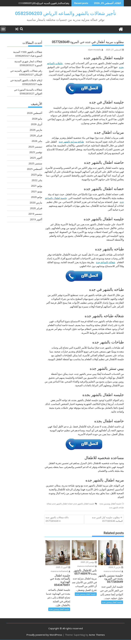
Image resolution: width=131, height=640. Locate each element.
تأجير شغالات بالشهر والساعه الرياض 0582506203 (65, 13)
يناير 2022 (37, 180)
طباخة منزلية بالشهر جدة (71, 141)
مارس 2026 (36, 129)
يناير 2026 (37, 141)
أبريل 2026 (36, 124)
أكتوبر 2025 (36, 157)
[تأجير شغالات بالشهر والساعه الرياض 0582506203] (120, 29)
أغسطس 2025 (34, 169)
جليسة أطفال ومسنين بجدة (110, 503)
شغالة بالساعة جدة (105, 262)
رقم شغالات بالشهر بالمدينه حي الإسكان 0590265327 (43, 3)
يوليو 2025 (36, 174)
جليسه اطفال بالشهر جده (84, 503)
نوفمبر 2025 (35, 152)
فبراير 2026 (36, 135)
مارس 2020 (36, 202)
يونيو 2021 (36, 191)
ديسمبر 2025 (35, 146)
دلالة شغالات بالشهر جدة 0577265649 (57, 519)
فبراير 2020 (36, 208)
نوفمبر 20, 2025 (88, 562)
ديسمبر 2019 (35, 213)
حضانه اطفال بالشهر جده (63, 503)
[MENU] (3, 29)
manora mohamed (112, 571)
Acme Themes (97, 634)
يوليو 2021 (36, 185)
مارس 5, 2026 (114, 567)
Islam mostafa (94, 49)
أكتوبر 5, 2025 (62, 567)
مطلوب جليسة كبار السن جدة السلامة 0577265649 (107, 519)
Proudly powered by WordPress (44, 634)
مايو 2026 (37, 118)
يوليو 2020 (36, 197)
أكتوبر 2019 (36, 219)
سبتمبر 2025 (35, 163)
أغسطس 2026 (34, 113)
